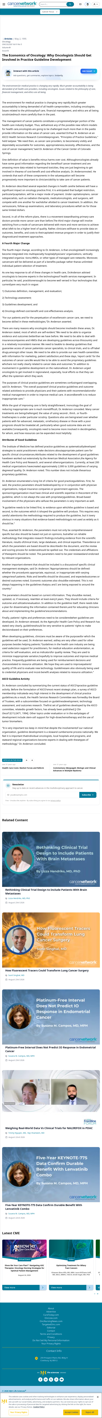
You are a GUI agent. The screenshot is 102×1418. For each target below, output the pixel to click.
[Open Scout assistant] (88, 4)
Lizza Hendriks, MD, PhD (19, 898)
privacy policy (56, 800)
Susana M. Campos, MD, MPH (21, 1056)
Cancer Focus (48, 11)
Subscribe (86, 795)
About (51, 1308)
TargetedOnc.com (51, 1324)
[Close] (98, 1397)
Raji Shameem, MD (35, 1133)
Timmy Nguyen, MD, (17, 1133)
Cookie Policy (38, 1407)
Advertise (51, 1311)
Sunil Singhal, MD (16, 975)
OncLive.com (51, 1318)
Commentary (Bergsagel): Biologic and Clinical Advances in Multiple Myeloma (23, 769)
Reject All (90, 1412)
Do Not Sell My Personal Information (51, 1340)
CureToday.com (51, 1314)
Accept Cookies (71, 1412)
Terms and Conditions (51, 1334)
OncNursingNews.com (51, 1321)
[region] (51, 1405)
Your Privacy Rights (51, 1343)
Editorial (51, 1327)
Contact (51, 1330)
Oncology (6, 41)
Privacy (51, 1337)
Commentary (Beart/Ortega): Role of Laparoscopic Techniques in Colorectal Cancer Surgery (74, 769)
